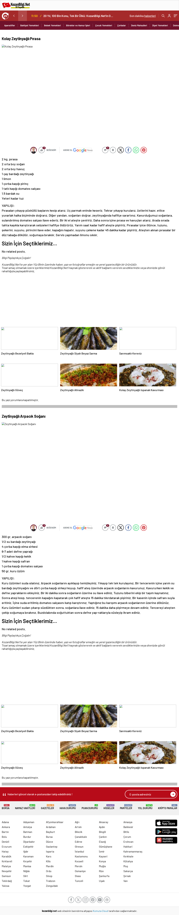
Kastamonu (81, 856)
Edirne (78, 841)
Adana (5, 822)
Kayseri (103, 856)
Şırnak (127, 876)
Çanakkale (81, 836)
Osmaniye (80, 871)
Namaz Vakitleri (25, 807)
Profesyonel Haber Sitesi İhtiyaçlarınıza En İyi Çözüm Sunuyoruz (84, 16)
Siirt (25, 876)
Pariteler (126, 807)
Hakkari (127, 846)
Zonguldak (52, 885)
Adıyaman (28, 822)
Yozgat (27, 885)
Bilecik (78, 831)
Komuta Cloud (101, 910)
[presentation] (13, 16)
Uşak (102, 880)
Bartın (5, 831)
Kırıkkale (128, 856)
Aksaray (103, 822)
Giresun (79, 846)
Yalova (5, 885)
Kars (48, 856)
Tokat (26, 880)
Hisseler (108, 807)
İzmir (102, 851)
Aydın (102, 827)
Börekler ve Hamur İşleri (78, 25)
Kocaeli (79, 861)
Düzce (49, 841)
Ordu (48, 871)
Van (125, 880)
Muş (125, 866)
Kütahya (128, 861)
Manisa (27, 866)
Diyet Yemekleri (160, 25)
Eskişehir (28, 846)
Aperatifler (9, 25)
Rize (101, 871)
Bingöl (102, 831)
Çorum (127, 836)
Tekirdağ (7, 880)
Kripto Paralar (167, 807)
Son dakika (143, 16)
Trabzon (50, 880)
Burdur (27, 836)
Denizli (5, 841)
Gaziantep (51, 846)
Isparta (50, 851)
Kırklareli (7, 861)
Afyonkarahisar (54, 822)
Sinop (49, 876)
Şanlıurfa (104, 876)
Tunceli (79, 880)
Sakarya (128, 871)
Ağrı (77, 822)
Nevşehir (7, 871)
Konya (102, 861)
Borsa (5, 807)
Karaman (28, 856)
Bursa (49, 836)
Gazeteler (47, 807)
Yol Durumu (145, 807)
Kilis (48, 861)
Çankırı (103, 836)
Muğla (102, 866)
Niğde (26, 871)
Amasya (127, 822)
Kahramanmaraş (132, 851)
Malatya (6, 866)
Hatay (5, 851)
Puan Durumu (90, 807)
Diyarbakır (29, 841)
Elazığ (102, 841)
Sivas (78, 876)
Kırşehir (27, 861)
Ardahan (51, 827)
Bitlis (126, 831)
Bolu (4, 836)
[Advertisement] (89, 300)
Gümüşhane (105, 846)
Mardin (50, 866)
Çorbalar (121, 25)
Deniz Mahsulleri (139, 25)
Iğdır (25, 851)
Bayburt (50, 831)
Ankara (6, 827)
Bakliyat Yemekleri (29, 25)
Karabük (6, 856)
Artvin (78, 827)
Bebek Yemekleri (52, 25)
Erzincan (128, 841)
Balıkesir (128, 827)
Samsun (6, 876)
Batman (27, 831)
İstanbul (79, 851)
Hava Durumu (68, 807)
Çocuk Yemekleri (103, 25)
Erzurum (7, 846)
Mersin (78, 866)
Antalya (27, 827)
